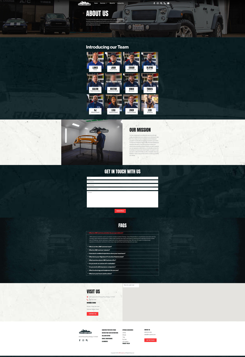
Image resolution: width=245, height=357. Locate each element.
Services (102, 3)
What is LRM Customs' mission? (99, 250)
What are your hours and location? (100, 273)
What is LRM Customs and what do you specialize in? (106, 233)
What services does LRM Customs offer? (102, 260)
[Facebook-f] (154, 3)
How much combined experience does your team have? (107, 253)
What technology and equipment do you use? (104, 270)
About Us (112, 3)
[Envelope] (168, 3)
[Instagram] (158, 3)
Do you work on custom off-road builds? (102, 263)
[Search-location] (161, 3)
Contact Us (120, 3)
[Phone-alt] (165, 3)
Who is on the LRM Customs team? (100, 246)
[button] (122, 233)
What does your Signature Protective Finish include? (106, 257)
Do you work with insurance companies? (102, 267)
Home (96, 3)
